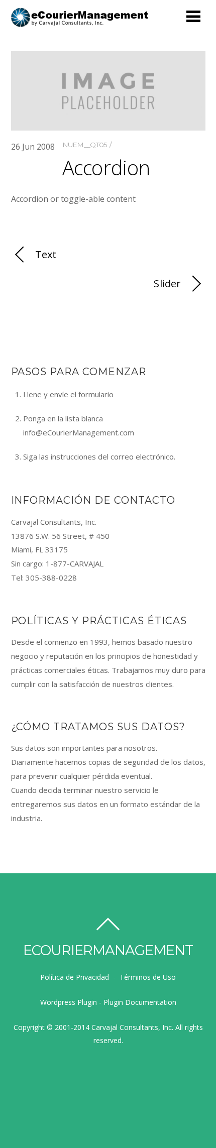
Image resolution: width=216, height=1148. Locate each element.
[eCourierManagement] (80, 23)
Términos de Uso (148, 977)
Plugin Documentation (139, 1002)
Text (46, 254)
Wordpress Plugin (68, 1002)
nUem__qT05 (84, 145)
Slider (167, 283)
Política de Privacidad (74, 977)
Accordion (106, 167)
